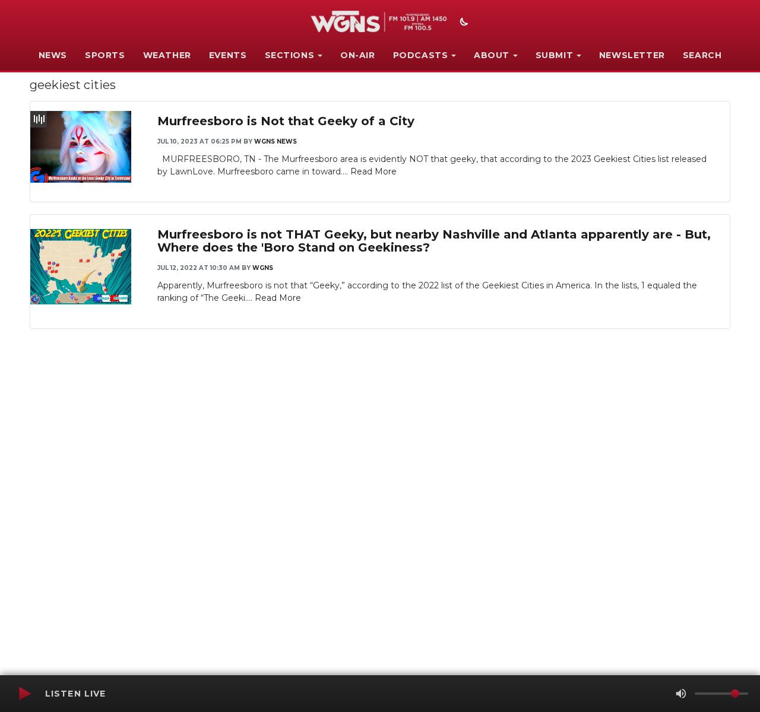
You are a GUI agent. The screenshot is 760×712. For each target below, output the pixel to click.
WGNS (262, 268)
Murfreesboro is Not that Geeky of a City (285, 121)
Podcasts (420, 55)
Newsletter (632, 55)
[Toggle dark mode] (462, 23)
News (53, 55)
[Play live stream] (24, 693)
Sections (290, 55)
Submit (555, 55)
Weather (167, 55)
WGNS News (275, 141)
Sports (105, 55)
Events (228, 55)
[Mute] (681, 694)
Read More (373, 171)
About (491, 55)
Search (702, 55)
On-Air (357, 55)
